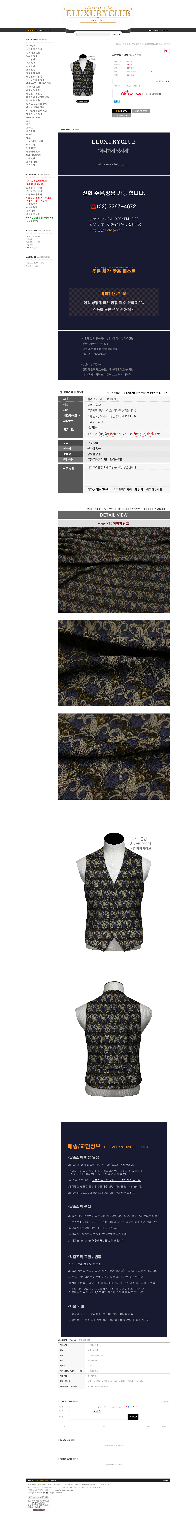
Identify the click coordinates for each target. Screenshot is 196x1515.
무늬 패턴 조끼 (137, 44)
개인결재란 (31, 162)
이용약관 (53, 1480)
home (118, 44)
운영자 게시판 (33, 214)
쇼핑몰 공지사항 (34, 187)
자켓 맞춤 (30, 59)
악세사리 (30, 144)
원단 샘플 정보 (33, 151)
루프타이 (30, 131)
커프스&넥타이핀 (34, 141)
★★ (110, 1407)
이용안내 (30, 1480)
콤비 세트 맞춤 (33, 52)
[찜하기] (121, 114)
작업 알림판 (32, 204)
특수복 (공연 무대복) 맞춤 (38, 83)
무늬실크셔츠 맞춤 (35, 107)
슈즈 (28, 124)
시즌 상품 (30, 158)
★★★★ (124, 1407)
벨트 (28, 138)
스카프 (29, 127)
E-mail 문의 (32, 248)
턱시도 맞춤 (32, 56)
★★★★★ (133, 1407)
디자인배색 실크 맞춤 (36, 110)
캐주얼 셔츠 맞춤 (34, 93)
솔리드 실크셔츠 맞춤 (36, 104)
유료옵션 (30, 165)
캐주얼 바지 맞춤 (34, 76)
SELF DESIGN (33, 155)
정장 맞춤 (30, 46)
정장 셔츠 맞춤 (33, 86)
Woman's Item (33, 117)
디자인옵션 (31, 207)
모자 (28, 121)
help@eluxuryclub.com (64, 1490)
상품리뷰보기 (32, 221)
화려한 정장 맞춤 (34, 49)
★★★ (116, 1407)
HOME (166, 1480)
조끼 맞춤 (30, 66)
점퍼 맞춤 (30, 63)
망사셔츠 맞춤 (33, 100)
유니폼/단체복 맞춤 (35, 80)
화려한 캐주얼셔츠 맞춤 (37, 97)
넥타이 (29, 134)
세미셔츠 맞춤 (33, 90)
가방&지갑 (31, 148)
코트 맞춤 (30, 69)
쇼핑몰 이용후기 (34, 194)
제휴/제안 (30, 210)
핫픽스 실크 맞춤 (34, 114)
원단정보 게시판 (34, 191)
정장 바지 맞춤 (33, 73)
